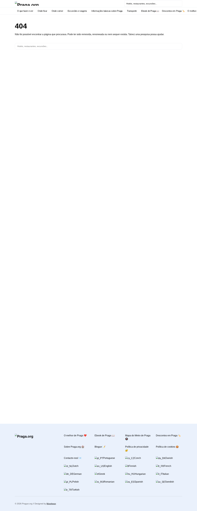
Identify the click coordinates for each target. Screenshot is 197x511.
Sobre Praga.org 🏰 (74, 447)
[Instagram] (16, 446)
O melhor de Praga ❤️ (75, 435)
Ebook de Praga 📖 (105, 435)
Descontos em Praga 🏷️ (168, 435)
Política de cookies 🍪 (167, 447)
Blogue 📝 (100, 447)
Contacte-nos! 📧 (73, 458)
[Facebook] (16, 443)
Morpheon (51, 503)
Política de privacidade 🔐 (137, 448)
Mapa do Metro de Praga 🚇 (137, 437)
